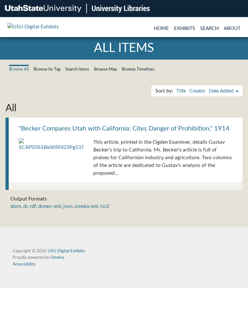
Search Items (77, 69)
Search (209, 28)
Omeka (57, 257)
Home (161, 28)
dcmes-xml (49, 206)
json (67, 206)
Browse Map (105, 69)
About (232, 28)
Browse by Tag (47, 69)
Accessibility (24, 264)
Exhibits (184, 28)
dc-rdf (29, 206)
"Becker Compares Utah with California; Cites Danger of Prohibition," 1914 (124, 128)
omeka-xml (86, 206)
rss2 (104, 206)
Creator (197, 91)
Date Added (222, 91)
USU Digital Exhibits (66, 251)
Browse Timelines (138, 69)
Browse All (19, 69)
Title (181, 91)
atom (15, 206)
